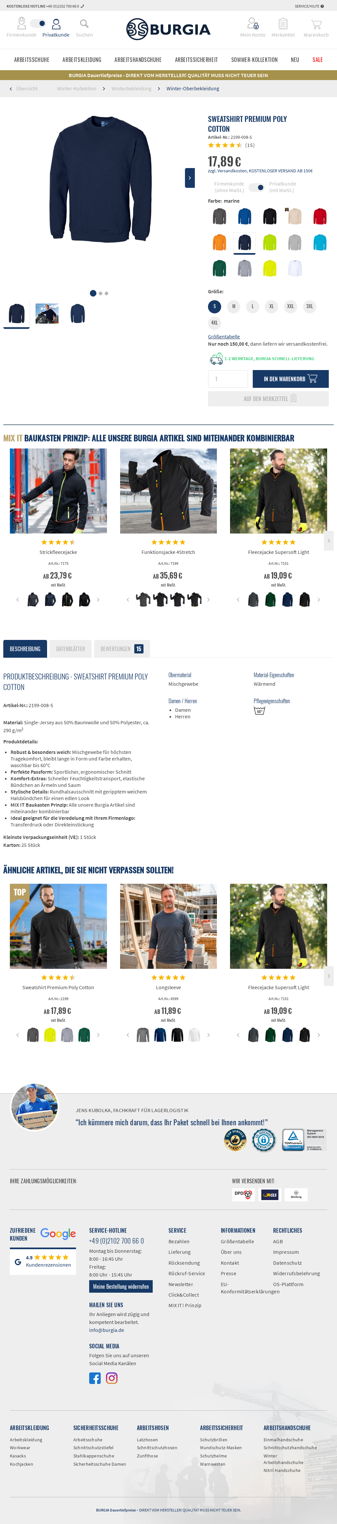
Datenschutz (287, 1262)
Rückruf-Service (186, 1273)
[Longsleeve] (168, 926)
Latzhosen (147, 1440)
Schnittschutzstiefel (93, 1448)
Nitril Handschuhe (282, 1470)
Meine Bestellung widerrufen (121, 1286)
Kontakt (230, 1262)
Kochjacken (21, 1464)
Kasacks (18, 1456)
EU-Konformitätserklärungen (242, 1288)
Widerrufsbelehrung (294, 1273)
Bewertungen (121, 649)
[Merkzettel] (283, 23)
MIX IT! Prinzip (185, 1305)
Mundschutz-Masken (221, 1448)
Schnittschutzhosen (157, 1448)
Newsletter (180, 1284)
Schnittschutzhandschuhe (290, 1448)
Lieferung (179, 1252)
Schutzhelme (213, 1456)
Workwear (20, 1448)
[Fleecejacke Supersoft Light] (278, 491)
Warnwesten (212, 1464)
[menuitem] (84, 23)
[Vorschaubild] (32, 599)
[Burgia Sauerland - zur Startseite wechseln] (168, 29)
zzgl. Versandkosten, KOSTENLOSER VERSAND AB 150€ (260, 171)
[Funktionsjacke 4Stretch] (168, 491)
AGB (278, 1241)
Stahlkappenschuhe (93, 1456)
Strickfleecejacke (58, 552)
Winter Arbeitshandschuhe (283, 1459)
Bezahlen (179, 1241)
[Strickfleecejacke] (58, 491)
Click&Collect (183, 1294)
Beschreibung (25, 649)
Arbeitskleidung (26, 1440)
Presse (228, 1273)
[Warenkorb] (316, 23)
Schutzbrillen (213, 1440)
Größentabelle (224, 336)
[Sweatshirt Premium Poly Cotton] (58, 926)
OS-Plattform (288, 1284)
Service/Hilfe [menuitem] (307, 6)
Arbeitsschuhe (88, 1440)
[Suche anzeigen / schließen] (84, 23)
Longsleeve (168, 987)
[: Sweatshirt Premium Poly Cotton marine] (16, 315)
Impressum (286, 1252)
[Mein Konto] (248, 23)
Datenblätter (70, 649)
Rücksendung (184, 1262)
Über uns (231, 1252)
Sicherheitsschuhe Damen (99, 1464)
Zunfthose (147, 1456)
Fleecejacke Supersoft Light (278, 552)
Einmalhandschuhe (283, 1440)
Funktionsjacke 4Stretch (168, 552)
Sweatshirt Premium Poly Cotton (58, 987)
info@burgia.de (106, 1330)
